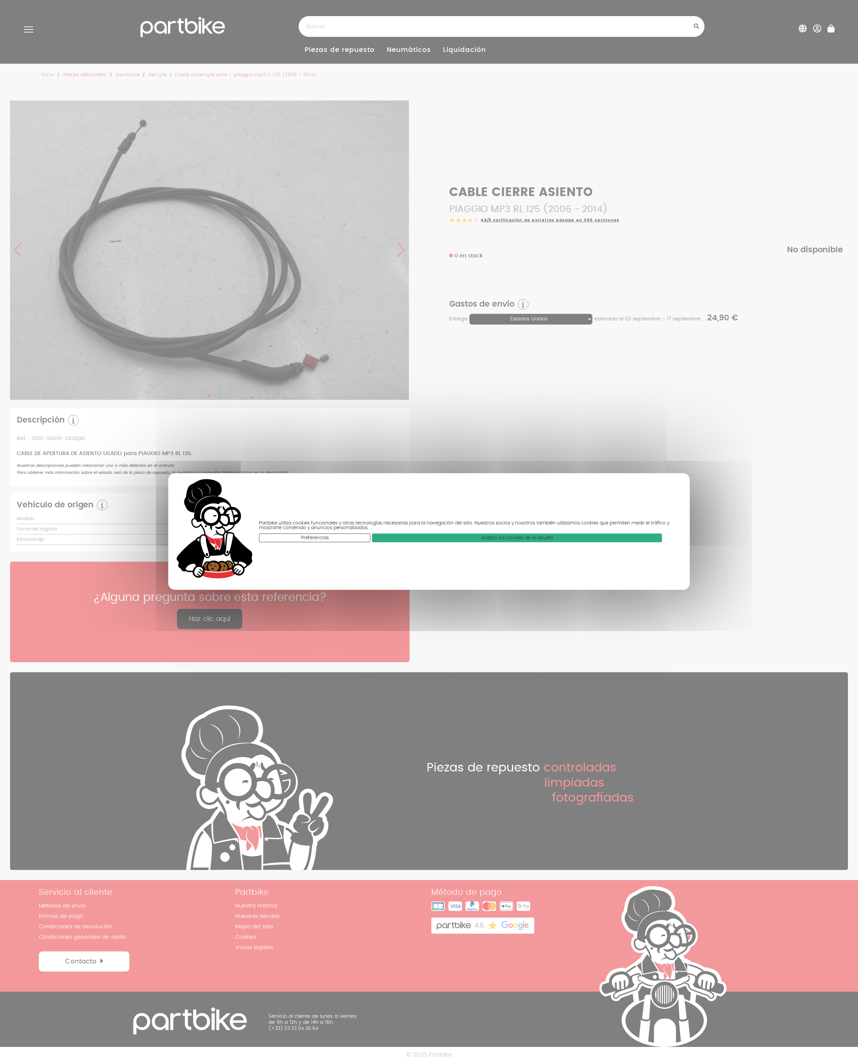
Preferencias (315, 538)
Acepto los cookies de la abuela (517, 538)
